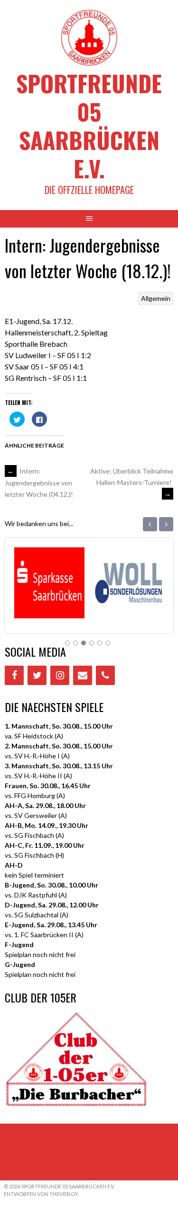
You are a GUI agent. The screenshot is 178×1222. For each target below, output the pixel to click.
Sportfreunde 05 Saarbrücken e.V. (89, 125)
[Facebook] (14, 675)
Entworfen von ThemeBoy (41, 1194)
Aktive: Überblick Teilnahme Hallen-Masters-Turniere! (131, 482)
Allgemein (155, 298)
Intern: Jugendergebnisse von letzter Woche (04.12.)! (39, 482)
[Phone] (105, 675)
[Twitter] (37, 675)
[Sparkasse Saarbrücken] (45, 606)
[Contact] (82, 675)
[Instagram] (59, 675)
